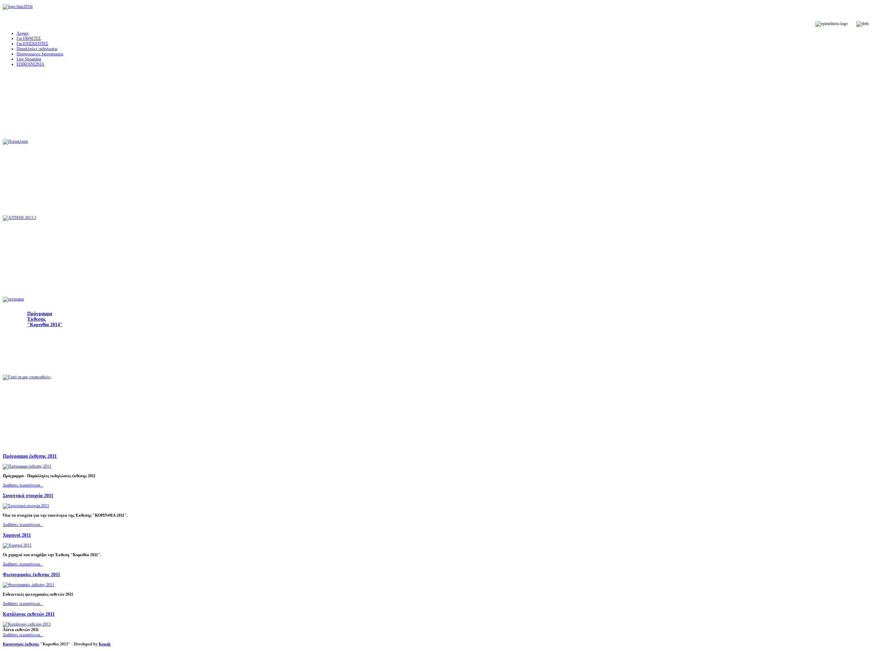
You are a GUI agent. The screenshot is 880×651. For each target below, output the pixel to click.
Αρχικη (22, 33)
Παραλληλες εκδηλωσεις (37, 48)
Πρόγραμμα (39, 313)
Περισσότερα (54, 355)
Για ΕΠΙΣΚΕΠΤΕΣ (32, 43)
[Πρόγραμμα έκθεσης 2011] (27, 466)
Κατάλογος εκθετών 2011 (29, 614)
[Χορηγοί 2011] (17, 545)
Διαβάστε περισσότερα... (23, 485)
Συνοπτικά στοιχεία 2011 (28, 495)
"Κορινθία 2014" (45, 324)
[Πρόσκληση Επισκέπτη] (15, 142)
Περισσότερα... (56, 192)
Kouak (105, 644)
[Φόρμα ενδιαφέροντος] (19, 218)
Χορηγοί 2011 (17, 535)
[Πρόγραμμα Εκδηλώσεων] (13, 299)
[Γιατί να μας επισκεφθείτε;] (27, 377)
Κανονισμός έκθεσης (21, 644)
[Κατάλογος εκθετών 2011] (27, 624)
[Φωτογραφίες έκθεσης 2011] (28, 584)
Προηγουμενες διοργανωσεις (40, 54)
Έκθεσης (36, 319)
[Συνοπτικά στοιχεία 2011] (26, 505)
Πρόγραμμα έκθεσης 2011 (30, 456)
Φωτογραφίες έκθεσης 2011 (31, 574)
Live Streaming (28, 59)
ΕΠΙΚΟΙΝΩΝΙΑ (30, 64)
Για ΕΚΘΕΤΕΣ (28, 38)
